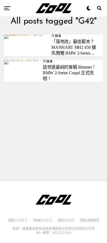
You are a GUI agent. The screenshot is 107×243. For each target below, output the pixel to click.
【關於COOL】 (16, 220)
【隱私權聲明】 (89, 220)
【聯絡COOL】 (41, 220)
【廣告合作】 (65, 220)
